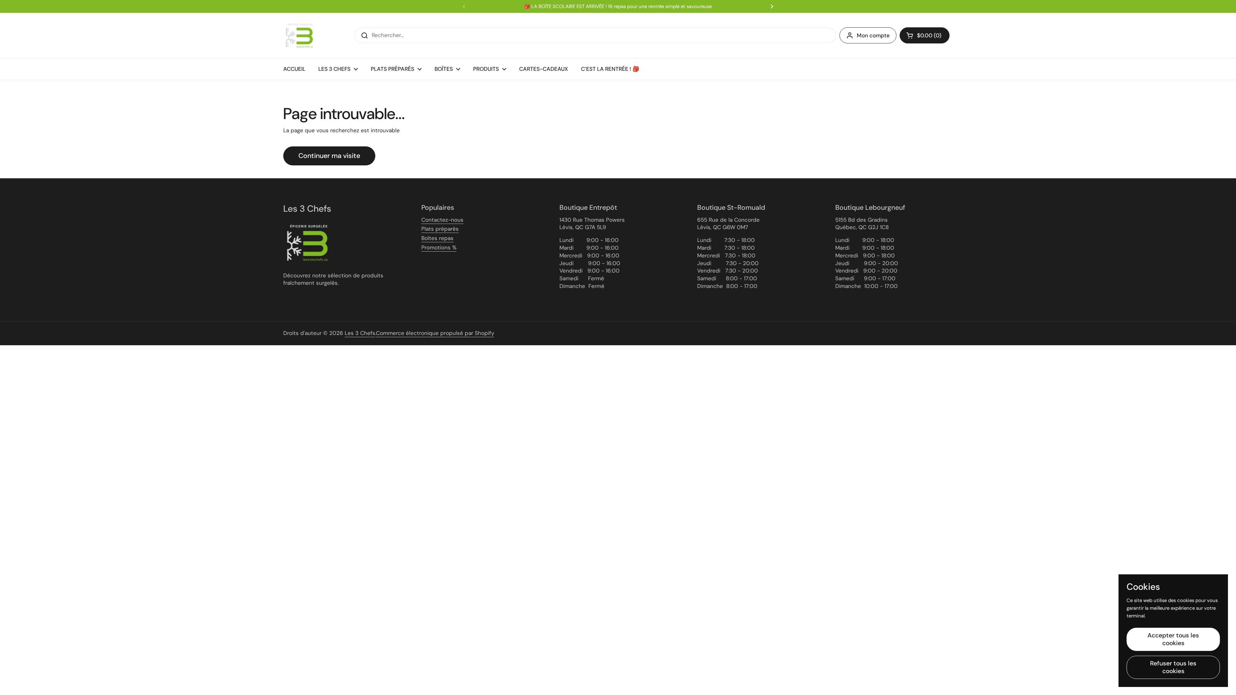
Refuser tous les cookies (1173, 667)
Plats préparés (440, 228)
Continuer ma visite (329, 155)
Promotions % (438, 247)
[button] (925, 35)
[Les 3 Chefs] (299, 35)
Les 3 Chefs (360, 333)
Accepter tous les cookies (1173, 639)
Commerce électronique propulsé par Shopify (435, 333)
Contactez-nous (442, 219)
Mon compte (873, 35)
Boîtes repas (437, 238)
